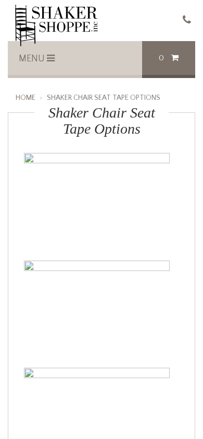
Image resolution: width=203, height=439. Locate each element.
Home (25, 98)
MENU (33, 59)
